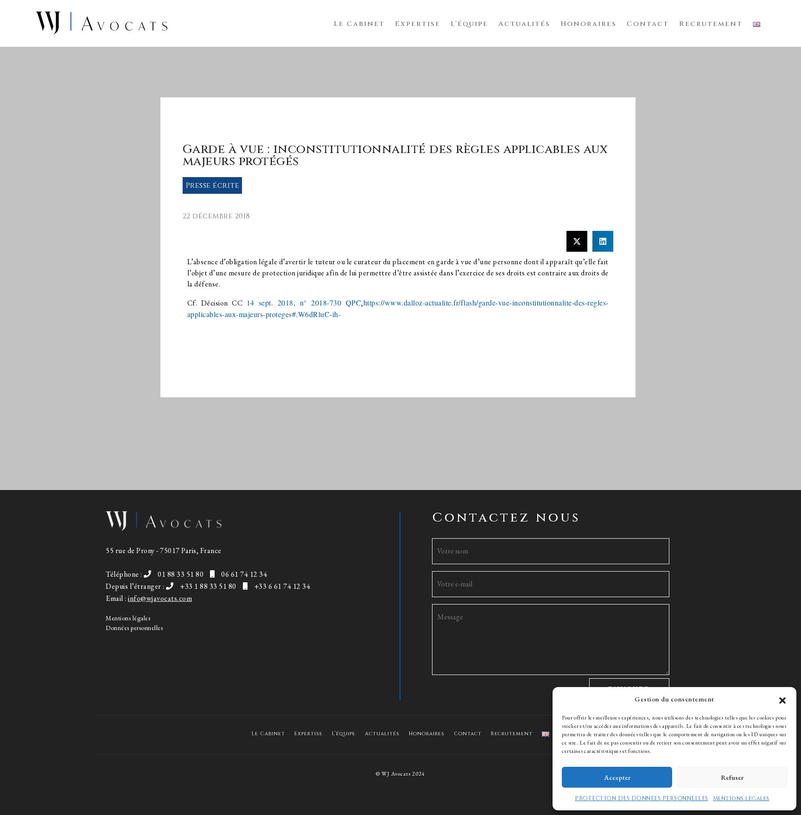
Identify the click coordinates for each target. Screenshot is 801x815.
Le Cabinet (359, 24)
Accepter (617, 777)
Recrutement (711, 24)
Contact (648, 24)
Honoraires (588, 24)
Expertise (417, 24)
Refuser (732, 777)
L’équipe (469, 24)
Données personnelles (134, 628)
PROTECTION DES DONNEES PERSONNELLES (641, 798)
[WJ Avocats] (101, 22)
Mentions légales (741, 798)
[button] (782, 699)
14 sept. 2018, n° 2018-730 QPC (304, 302)
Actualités (524, 24)
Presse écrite (213, 185)
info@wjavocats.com (160, 598)
